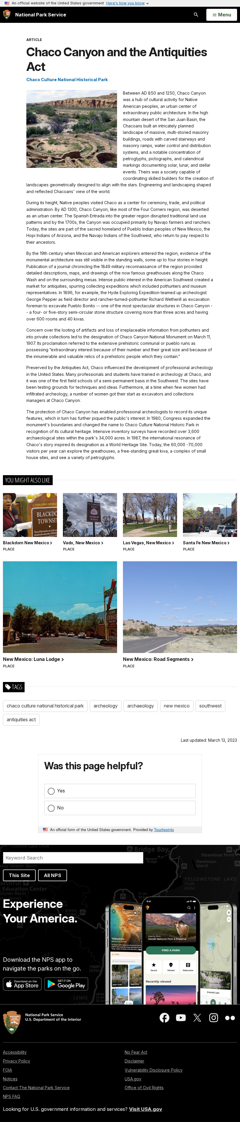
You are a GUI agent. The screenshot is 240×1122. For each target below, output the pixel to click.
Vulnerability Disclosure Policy (154, 1070)
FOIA (7, 1070)
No (60, 808)
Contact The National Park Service (36, 1087)
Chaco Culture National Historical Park (67, 79)
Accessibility (15, 1052)
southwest (210, 706)
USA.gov (133, 1078)
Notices (10, 1078)
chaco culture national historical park (45, 706)
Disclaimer (134, 1060)
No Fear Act (136, 1052)
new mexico (177, 706)
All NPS (52, 875)
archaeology (140, 706)
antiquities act (21, 719)
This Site (19, 875)
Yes (61, 791)
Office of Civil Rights (144, 1087)
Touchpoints (164, 829)
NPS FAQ (11, 1096)
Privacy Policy (16, 1060)
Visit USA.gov (145, 1109)
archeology (106, 706)
